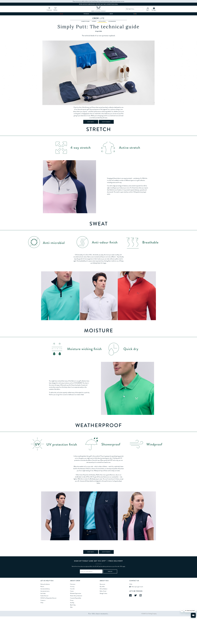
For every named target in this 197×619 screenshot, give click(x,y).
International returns (44, 591)
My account (102, 584)
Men (111, 14)
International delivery (45, 589)
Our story (72, 586)
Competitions (85, 21)
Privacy (71, 600)
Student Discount (44, 596)
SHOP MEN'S (90, 122)
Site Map (72, 602)
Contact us (42, 600)
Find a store (72, 584)
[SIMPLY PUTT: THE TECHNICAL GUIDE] (98, 9)
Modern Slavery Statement (76, 596)
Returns (42, 586)
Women (86, 14)
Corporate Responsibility (75, 598)
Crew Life (72, 589)
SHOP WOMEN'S (106, 122)
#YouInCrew (112, 21)
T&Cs (71, 607)
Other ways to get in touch (137, 587)
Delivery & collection (45, 584)
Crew (98, 18)
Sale (61, 14)
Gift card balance (103, 589)
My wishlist (102, 586)
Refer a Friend (103, 591)
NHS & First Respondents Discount (48, 598)
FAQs (41, 602)
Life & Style (102, 21)
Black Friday (73, 605)
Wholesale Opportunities (75, 593)
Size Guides (43, 593)
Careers (72, 591)
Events (94, 21)
